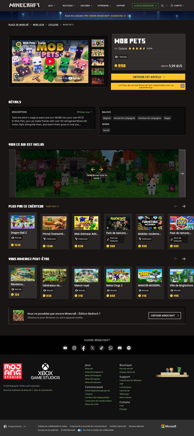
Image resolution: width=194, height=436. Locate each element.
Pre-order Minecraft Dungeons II (105, 15)
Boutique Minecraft (127, 372)
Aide (121, 384)
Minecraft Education (93, 382)
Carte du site (125, 390)
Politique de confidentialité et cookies (52, 426)
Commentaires (125, 387)
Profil (122, 406)
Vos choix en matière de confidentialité (98, 430)
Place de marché (19, 24)
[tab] (98, 43)
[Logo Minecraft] (24, 5)
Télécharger (124, 394)
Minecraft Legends (92, 379)
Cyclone (53, 24)
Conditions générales (118, 426)
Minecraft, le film (91, 404)
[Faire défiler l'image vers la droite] (181, 174)
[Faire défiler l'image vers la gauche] (12, 174)
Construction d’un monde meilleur (98, 401)
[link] (65, 348)
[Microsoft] (168, 426)
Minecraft (89, 368)
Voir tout (51, 206)
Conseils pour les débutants (130, 380)
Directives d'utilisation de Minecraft (17, 390)
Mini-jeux (38, 24)
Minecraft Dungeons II (94, 372)
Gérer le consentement (43, 390)
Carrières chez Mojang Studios (97, 397)
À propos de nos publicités (48, 430)
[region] (97, 173)
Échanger (123, 409)
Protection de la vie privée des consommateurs (88, 426)
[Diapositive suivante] (183, 206)
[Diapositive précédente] (176, 206)
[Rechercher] (164, 5)
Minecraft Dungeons (93, 375)
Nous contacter (126, 397)
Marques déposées (136, 426)
